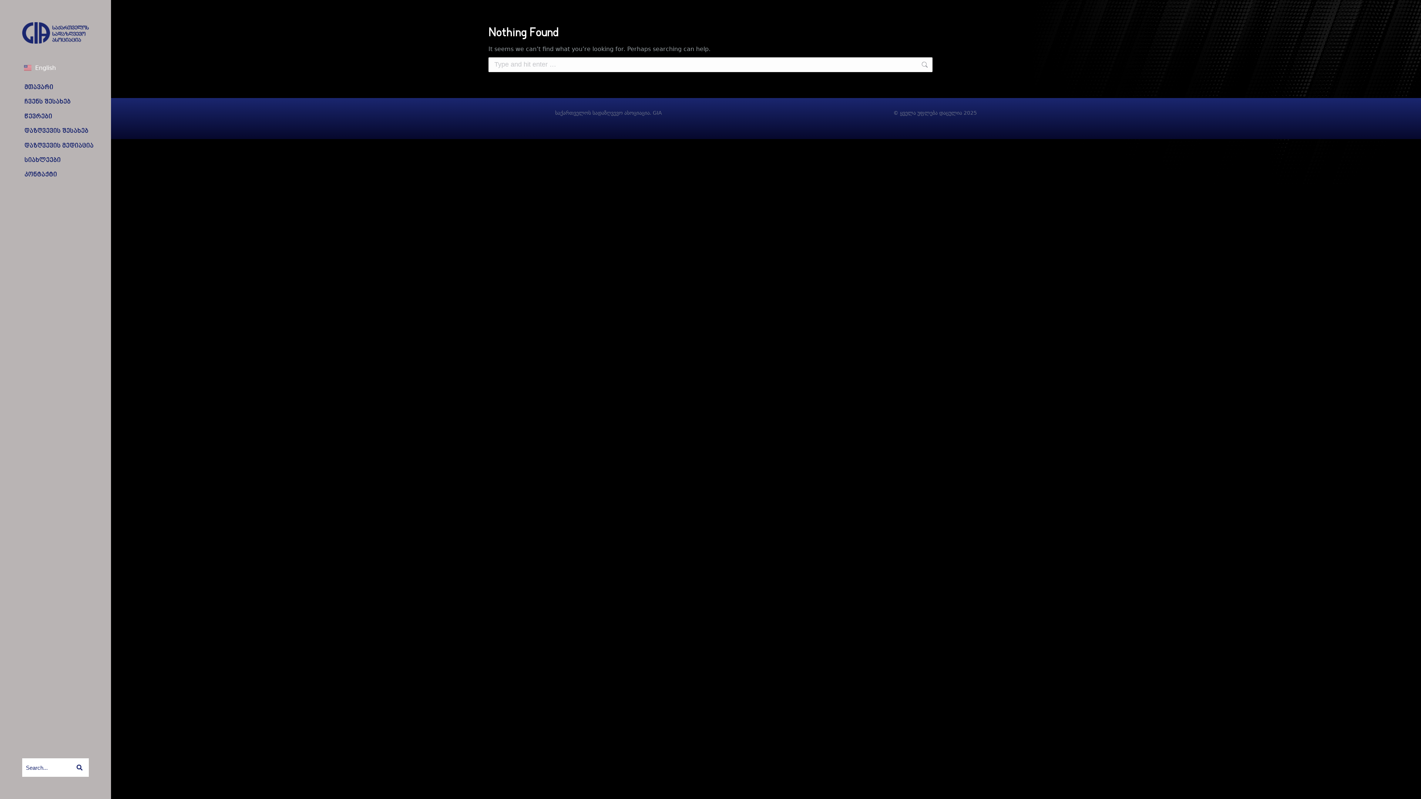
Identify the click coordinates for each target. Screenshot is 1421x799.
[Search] (79, 767)
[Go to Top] (1409, 788)
